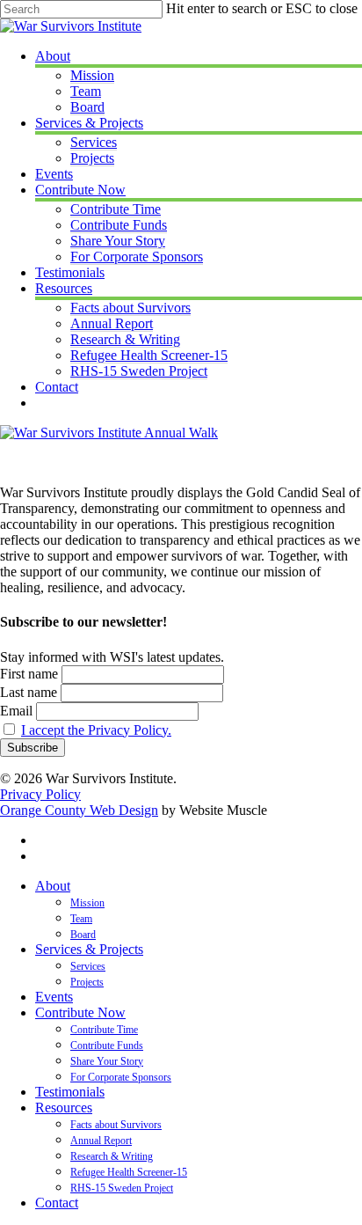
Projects (87, 982)
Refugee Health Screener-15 (128, 1172)
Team (81, 919)
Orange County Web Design (79, 810)
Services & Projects (89, 949)
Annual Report (101, 1140)
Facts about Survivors (116, 1125)
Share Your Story (106, 1061)
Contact (56, 1202)
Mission (87, 903)
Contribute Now (80, 1012)
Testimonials (70, 1091)
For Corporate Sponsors (120, 1077)
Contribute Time (104, 1029)
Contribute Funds (106, 1045)
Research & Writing (111, 1156)
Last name (28, 692)
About (52, 885)
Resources (63, 1107)
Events (54, 996)
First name (29, 673)
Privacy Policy (40, 794)
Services (87, 966)
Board (83, 934)
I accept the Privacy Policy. (96, 730)
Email (16, 710)
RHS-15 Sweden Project (121, 1188)
